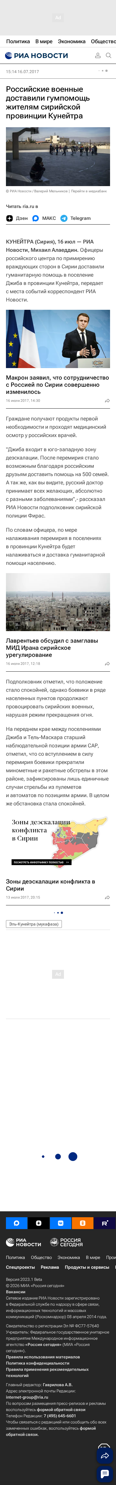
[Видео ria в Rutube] (104, 1223)
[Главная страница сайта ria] (35, 55)
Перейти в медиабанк (89, 191)
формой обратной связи (61, 1409)
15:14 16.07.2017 (22, 71)
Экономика (69, 1257)
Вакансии (15, 1291)
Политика (15, 1257)
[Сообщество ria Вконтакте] (60, 1223)
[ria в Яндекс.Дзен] (38, 1223)
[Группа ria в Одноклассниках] (82, 1223)
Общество (41, 1257)
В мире (93, 1257)
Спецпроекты (20, 1267)
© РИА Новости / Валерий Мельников (37, 191)
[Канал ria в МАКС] (16, 1223)
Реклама (50, 1267)
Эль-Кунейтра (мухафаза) (34, 924)
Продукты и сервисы (87, 1267)
